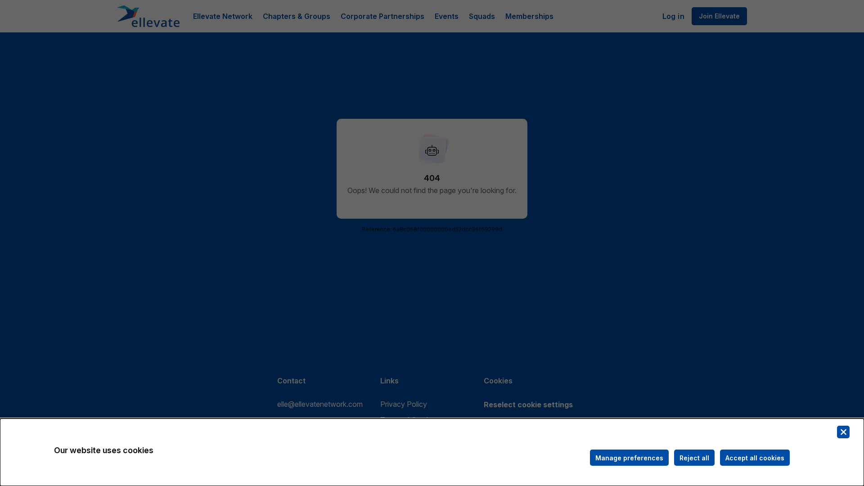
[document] (432, 452)
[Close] (843, 432)
